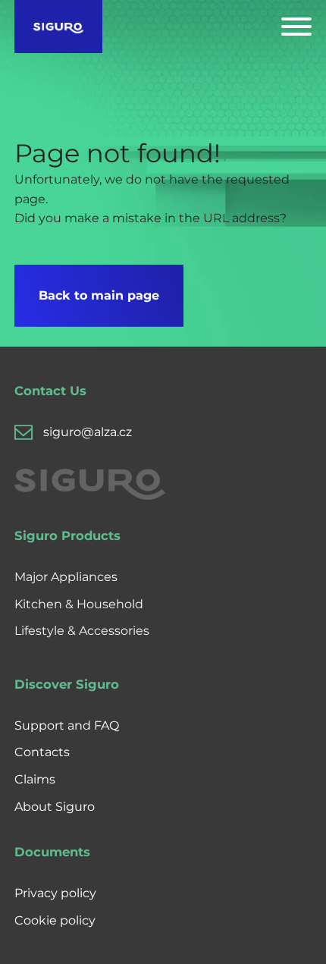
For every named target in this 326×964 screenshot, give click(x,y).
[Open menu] (296, 26)
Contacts (42, 752)
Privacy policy (55, 893)
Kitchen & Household (78, 604)
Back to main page (99, 295)
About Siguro (54, 806)
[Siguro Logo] (58, 26)
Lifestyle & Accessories (81, 630)
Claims (34, 779)
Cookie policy (55, 920)
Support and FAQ (66, 725)
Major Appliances (66, 577)
